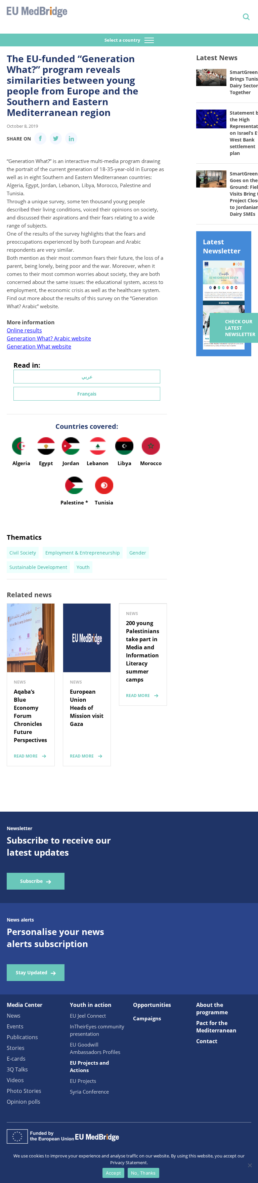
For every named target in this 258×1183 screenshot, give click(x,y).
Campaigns (147, 1018)
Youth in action (91, 1005)
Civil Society (22, 552)
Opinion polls (23, 1101)
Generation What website (39, 346)
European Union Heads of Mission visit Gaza (86, 708)
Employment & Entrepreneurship (82, 552)
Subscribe (31, 881)
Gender (137, 552)
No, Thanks (143, 1173)
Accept (113, 1173)
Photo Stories (24, 1091)
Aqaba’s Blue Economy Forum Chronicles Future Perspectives (30, 716)
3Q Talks (17, 1069)
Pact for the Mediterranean (216, 1026)
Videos (15, 1080)
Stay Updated (31, 972)
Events (15, 1026)
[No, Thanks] (249, 1165)
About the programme (212, 1008)
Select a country (122, 40)
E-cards (16, 1058)
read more (26, 756)
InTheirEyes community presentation (97, 1030)
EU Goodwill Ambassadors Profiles (95, 1048)
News (13, 1015)
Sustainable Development (38, 567)
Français (86, 394)
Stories (16, 1048)
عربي (87, 376)
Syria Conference (89, 1091)
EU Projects (83, 1080)
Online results (24, 330)
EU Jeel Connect (88, 1015)
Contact (206, 1041)
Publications (22, 1037)
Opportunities (152, 1005)
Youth (83, 567)
